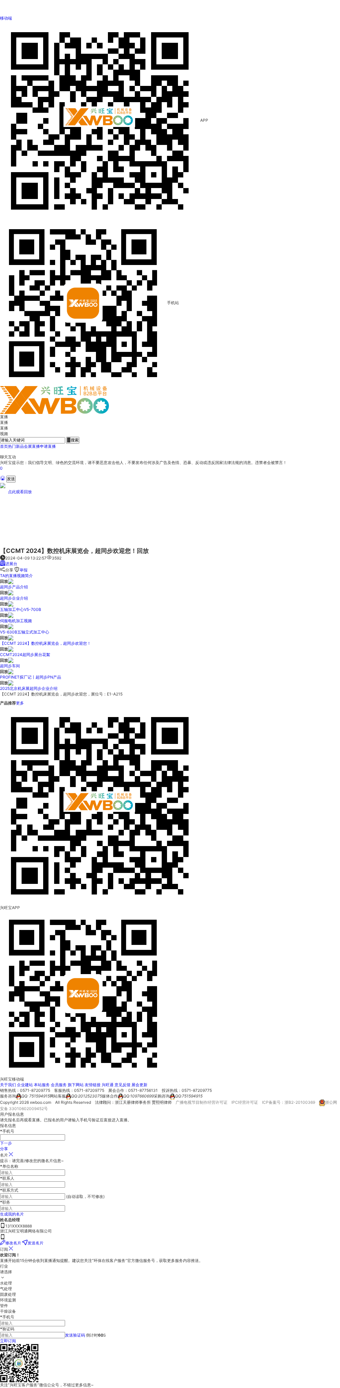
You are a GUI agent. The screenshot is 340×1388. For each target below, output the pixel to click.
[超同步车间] (10, 660)
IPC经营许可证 (244, 1102)
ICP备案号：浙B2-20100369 (288, 1102)
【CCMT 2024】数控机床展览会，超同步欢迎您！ (45, 643)
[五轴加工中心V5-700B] (10, 603)
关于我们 (8, 1084)
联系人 (7, 1178)
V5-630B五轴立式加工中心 (24, 631)
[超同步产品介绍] (10, 581)
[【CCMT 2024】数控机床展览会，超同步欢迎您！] (10, 637)
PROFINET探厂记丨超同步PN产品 (30, 677)
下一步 (6, 1143)
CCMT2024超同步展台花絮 (25, 654)
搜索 (73, 439)
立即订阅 (8, 1340)
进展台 (11, 563)
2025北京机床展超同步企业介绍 (28, 688)
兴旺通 (108, 1084)
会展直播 (32, 446)
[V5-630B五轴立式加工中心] (10, 626)
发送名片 (35, 1242)
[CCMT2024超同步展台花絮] (10, 648)
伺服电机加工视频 (16, 620)
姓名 (4, 1219)
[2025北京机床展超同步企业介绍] (10, 682)
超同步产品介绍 (14, 586)
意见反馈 (122, 1084)
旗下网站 (76, 1084)
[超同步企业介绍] (10, 592)
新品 (20, 446)
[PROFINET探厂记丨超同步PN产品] (10, 671)
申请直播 (48, 446)
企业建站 (25, 1084)
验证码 (7, 1328)
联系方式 (9, 1190)
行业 (4, 1266)
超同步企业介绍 (14, 598)
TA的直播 (8, 575)
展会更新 (139, 1084)
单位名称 (9, 1166)
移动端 (6, 18)
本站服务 (42, 1084)
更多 (20, 702)
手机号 (7, 1316)
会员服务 (59, 1084)
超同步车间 (10, 665)
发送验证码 (75, 1335)
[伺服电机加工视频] (10, 615)
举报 (24, 569)
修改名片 (13, 1242)
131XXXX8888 (18, 1225)
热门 (12, 446)
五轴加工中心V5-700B (20, 609)
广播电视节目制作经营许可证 (201, 1102)
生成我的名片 (12, 1214)
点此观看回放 (20, 491)
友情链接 (93, 1084)
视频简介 (25, 575)
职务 (5, 1202)
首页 (4, 446)
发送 (11, 478)
